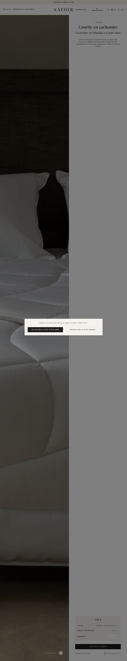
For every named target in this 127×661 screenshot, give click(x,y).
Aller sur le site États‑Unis (45, 330)
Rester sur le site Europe (83, 330)
